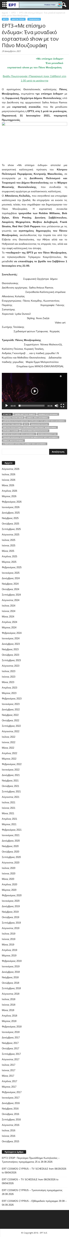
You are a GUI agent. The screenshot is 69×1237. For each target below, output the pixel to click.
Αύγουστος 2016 (10, 1125)
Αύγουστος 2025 (10, 534)
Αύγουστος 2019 (10, 928)
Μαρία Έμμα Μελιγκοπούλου (35, 431)
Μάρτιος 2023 (9, 693)
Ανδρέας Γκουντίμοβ (13, 417)
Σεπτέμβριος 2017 (11, 1054)
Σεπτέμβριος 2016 (11, 1119)
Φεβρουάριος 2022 (12, 764)
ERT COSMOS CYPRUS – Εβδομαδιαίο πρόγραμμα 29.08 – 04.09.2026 (34, 1203)
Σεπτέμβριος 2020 (11, 857)
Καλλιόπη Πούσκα (39, 424)
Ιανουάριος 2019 (11, 966)
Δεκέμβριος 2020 (11, 840)
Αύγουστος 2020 (10, 862)
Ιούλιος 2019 (8, 933)
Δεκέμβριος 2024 (11, 578)
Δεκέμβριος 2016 (11, 1103)
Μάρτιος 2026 (9, 496)
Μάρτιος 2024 (9, 627)
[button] (63, 5)
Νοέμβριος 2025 (10, 518)
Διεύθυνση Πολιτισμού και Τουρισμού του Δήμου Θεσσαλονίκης (34, 421)
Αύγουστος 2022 (10, 731)
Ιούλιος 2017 (8, 1065)
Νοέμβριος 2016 (10, 1108)
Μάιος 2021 (8, 813)
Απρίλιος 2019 (9, 950)
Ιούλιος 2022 (8, 736)
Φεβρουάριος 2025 (12, 567)
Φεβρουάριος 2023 (12, 698)
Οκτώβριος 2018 (10, 983)
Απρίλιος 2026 (9, 490)
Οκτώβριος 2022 (10, 720)
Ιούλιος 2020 (8, 868)
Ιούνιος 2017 (8, 1070)
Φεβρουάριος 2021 (12, 829)
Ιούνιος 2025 (8, 545)
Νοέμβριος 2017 (10, 1043)
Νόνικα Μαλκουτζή (47, 434)
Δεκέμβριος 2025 (11, 512)
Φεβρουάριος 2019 (12, 961)
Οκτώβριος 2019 (10, 917)
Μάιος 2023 (8, 682)
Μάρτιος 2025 (9, 562)
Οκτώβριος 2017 (10, 1048)
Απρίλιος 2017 (9, 1081)
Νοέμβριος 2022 (10, 715)
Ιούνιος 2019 (8, 939)
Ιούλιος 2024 (8, 605)
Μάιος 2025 (8, 551)
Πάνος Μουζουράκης (13, 440)
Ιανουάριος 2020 (11, 901)
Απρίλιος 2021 (9, 818)
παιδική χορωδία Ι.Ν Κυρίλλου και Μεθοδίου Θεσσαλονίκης (30, 437)
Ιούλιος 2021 (8, 802)
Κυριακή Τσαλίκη (10, 431)
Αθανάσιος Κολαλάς (48, 414)
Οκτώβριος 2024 (10, 589)
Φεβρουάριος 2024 (12, 633)
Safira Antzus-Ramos (25, 414)
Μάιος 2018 (8, 1010)
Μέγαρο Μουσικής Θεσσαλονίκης (19, 434)
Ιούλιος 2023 (8, 671)
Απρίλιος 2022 (9, 753)
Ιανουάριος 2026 (11, 507)
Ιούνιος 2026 (8, 480)
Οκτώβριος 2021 (10, 786)
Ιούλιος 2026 (8, 474)
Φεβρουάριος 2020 (12, 895)
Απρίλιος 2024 (9, 622)
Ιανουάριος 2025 (11, 572)
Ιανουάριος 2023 (11, 704)
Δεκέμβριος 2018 (11, 972)
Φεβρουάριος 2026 (12, 501)
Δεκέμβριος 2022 (11, 709)
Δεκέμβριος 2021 (11, 775)
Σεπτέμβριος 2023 (11, 660)
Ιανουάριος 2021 (11, 835)
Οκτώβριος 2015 (10, 1141)
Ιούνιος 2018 (8, 1004)
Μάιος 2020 (8, 879)
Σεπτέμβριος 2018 (11, 988)
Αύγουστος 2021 (10, 797)
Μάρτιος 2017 (9, 1086)
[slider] (32, 406)
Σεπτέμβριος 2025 (11, 529)
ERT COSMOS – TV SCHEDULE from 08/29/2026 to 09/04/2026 (30, 1181)
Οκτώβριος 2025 (10, 523)
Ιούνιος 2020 (8, 873)
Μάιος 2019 (8, 944)
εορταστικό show (12, 424)
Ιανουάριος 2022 (11, 769)
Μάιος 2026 (8, 485)
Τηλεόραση (34, 19)
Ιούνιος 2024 (8, 611)
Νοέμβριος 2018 (10, 977)
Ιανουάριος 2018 (11, 1032)
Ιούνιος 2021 (8, 808)
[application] (34, 391)
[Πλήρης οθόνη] (62, 405)
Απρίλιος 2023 (9, 687)
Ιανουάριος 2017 (11, 1097)
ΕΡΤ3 (26, 424)
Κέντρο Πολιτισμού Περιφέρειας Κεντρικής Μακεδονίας (29, 427)
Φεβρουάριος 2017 (12, 1092)
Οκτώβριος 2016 (10, 1114)
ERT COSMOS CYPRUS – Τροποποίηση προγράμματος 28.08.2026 (32, 1192)
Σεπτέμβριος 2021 (11, 791)
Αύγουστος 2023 (10, 665)
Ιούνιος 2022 (8, 742)
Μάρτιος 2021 (9, 824)
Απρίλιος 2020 (9, 884)
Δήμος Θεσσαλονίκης (37, 417)
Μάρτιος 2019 (9, 955)
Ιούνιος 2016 (8, 1136)
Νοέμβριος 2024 (10, 583)
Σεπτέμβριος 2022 (11, 726)
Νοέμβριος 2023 (10, 649)
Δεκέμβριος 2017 (11, 1037)
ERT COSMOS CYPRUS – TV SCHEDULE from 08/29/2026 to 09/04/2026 (34, 1170)
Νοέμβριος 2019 (10, 911)
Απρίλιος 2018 (9, 1015)
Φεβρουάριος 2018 (12, 1026)
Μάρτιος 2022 (9, 758)
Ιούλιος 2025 (8, 540)
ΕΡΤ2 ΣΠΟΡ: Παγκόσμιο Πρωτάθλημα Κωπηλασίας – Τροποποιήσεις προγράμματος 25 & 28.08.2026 (30, 1160)
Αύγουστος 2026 (10, 469)
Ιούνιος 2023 (8, 676)
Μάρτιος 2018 (9, 1021)
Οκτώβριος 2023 (10, 654)
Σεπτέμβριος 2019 (11, 922)
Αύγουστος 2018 (10, 993)
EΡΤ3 (5, 19)
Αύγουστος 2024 (10, 600)
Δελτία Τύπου (18, 19)
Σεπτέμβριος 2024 (11, 594)
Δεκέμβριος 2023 (11, 644)
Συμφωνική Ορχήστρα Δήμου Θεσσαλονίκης (24, 444)
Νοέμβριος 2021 (10, 780)
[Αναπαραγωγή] (6, 405)
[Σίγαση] (56, 405)
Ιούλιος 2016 (8, 1130)
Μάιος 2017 (8, 1075)
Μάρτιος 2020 (9, 890)
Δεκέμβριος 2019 (11, 906)
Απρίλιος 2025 (9, 556)
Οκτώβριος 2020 (10, 851)
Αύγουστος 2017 (10, 1059)
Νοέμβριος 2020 (10, 846)
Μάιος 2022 (8, 747)
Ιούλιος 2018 (8, 999)
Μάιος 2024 (8, 616)
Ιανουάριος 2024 (11, 638)
